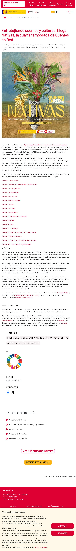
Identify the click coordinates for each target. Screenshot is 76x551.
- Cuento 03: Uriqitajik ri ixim (11, 188)
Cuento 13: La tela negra (10, 228)
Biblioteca (60, 4)
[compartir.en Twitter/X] (13, 392)
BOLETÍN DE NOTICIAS (11, 3)
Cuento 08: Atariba (8, 208)
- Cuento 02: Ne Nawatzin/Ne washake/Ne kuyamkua (19, 184)
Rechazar (62, 533)
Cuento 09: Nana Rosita (10, 212)
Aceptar (62, 526)
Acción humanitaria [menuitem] (55, 506)
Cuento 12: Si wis (8, 224)
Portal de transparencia (41, 4)
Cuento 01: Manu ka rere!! (10, 181)
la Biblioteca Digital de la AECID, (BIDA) (26, 295)
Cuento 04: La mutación (10, 192)
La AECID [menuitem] (13, 506)
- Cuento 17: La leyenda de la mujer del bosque (16, 244)
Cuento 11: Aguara (8, 220)
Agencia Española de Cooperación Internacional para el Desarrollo (45, 145)
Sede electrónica (52, 4)
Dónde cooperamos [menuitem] (34, 506)
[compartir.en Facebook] (8, 392)
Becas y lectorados (68, 4)
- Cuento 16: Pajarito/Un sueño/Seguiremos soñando (19, 240)
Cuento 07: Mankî (8, 204)
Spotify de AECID (62, 293)
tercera (64, 323)
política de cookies (40, 547)
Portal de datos (32, 4)
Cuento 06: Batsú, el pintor (11, 200)
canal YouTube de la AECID (23, 297)
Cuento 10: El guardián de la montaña (14, 216)
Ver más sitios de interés (38, 451)
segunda (61, 320)
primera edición (7, 320)
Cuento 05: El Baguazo (10, 196)
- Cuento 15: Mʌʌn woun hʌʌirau (12, 236)
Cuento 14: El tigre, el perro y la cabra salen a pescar (19, 232)
